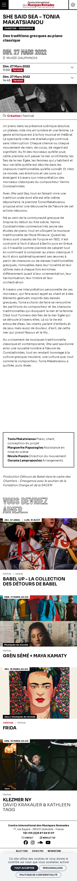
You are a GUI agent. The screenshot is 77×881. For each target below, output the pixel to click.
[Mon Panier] (72, 4)
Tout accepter (24, 867)
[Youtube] (48, 842)
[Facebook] (26, 842)
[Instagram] (33, 842)
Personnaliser (53, 867)
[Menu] (4, 4)
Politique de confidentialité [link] (38, 874)
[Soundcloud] (40, 842)
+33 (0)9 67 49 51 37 (41, 833)
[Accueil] (38, 4)
